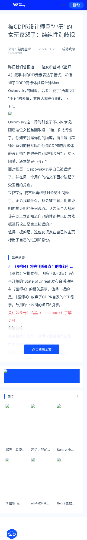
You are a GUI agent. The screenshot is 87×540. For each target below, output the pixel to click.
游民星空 (24, 49)
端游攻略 (68, 49)
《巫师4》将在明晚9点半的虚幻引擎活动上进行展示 (43, 266)
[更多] (77, 396)
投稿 (76, 5)
